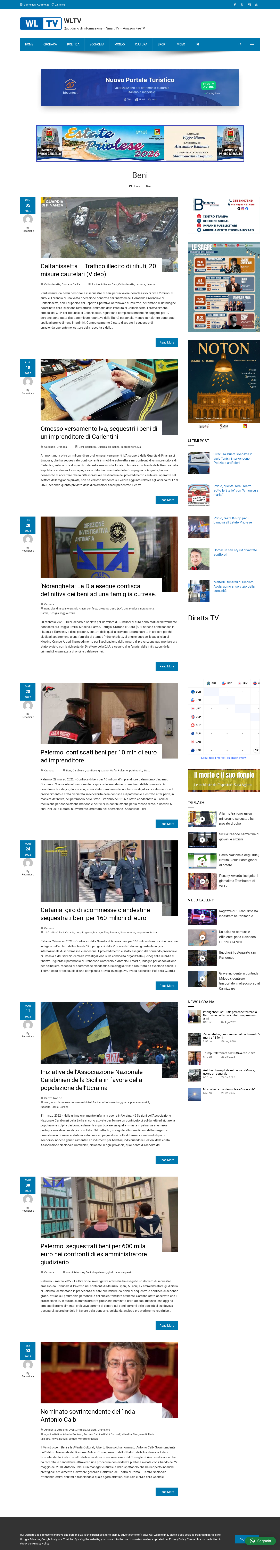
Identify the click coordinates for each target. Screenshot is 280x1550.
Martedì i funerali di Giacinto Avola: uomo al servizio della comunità (234, 586)
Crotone (103, 608)
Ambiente (50, 1429)
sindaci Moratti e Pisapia (83, 1438)
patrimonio (135, 770)
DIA (126, 608)
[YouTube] (256, 5)
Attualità (62, 1429)
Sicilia (76, 284)
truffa (153, 932)
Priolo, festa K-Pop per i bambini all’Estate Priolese (233, 520)
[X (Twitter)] (242, 5)
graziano (103, 770)
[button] (260, 1541)
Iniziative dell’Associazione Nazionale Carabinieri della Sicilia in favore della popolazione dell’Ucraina (92, 1079)
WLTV (73, 21)
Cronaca (67, 284)
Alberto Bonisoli (72, 1434)
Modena (134, 608)
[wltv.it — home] (41, 23)
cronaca (140, 284)
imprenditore (128, 446)
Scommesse (127, 932)
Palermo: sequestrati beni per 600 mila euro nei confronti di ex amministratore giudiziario (94, 1254)
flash (151, 1434)
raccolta (45, 1106)
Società (92, 1429)
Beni (114, 284)
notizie (63, 1438)
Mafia (113, 770)
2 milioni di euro (101, 284)
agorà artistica (53, 1434)
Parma (44, 613)
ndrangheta (147, 608)
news (55, 1438)
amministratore (75, 1272)
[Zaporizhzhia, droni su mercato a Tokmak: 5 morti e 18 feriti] (194, 1039)
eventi (143, 1434)
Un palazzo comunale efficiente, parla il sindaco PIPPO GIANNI (237, 937)
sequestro (143, 932)
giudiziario (113, 1272)
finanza (151, 284)
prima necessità (139, 1102)
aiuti (46, 1102)
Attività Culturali (111, 1434)
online (104, 932)
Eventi (72, 1429)
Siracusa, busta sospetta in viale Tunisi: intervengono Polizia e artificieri (233, 458)
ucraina (64, 1106)
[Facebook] (234, 5)
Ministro (45, 1438)
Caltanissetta (52, 284)
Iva (139, 446)
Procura (114, 932)
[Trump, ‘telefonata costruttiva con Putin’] (194, 1058)
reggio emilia (67, 613)
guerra (125, 1102)
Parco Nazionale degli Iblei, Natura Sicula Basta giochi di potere (239, 860)
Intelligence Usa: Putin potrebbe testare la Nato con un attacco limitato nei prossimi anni (230, 1015)
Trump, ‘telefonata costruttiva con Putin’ (229, 1053)
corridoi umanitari (109, 1102)
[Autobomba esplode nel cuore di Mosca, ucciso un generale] (194, 1075)
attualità (127, 1434)
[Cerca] (240, 44)
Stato (146, 770)
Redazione (28, 231)
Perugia (54, 613)
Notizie (57, 1098)
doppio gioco (84, 932)
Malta (96, 932)
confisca (92, 608)
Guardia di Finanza (109, 446)
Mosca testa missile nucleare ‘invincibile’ (229, 1089)
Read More (167, 342)
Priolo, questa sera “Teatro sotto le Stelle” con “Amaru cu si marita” (236, 490)
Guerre (48, 1098)
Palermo (123, 770)
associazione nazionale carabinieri (71, 1102)
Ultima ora (104, 1429)
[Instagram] (249, 5)
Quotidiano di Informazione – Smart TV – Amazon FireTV (104, 28)
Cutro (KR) (116, 608)
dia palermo (99, 1272)
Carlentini (50, 446)
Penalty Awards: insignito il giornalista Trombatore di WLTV (238, 881)
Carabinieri (79, 770)
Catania (69, 932)
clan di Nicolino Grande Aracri (68, 608)
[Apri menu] (252, 44)
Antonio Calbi (91, 1434)
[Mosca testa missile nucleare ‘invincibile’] (194, 1094)
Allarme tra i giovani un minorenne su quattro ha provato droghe (236, 819)
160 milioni (51, 932)
